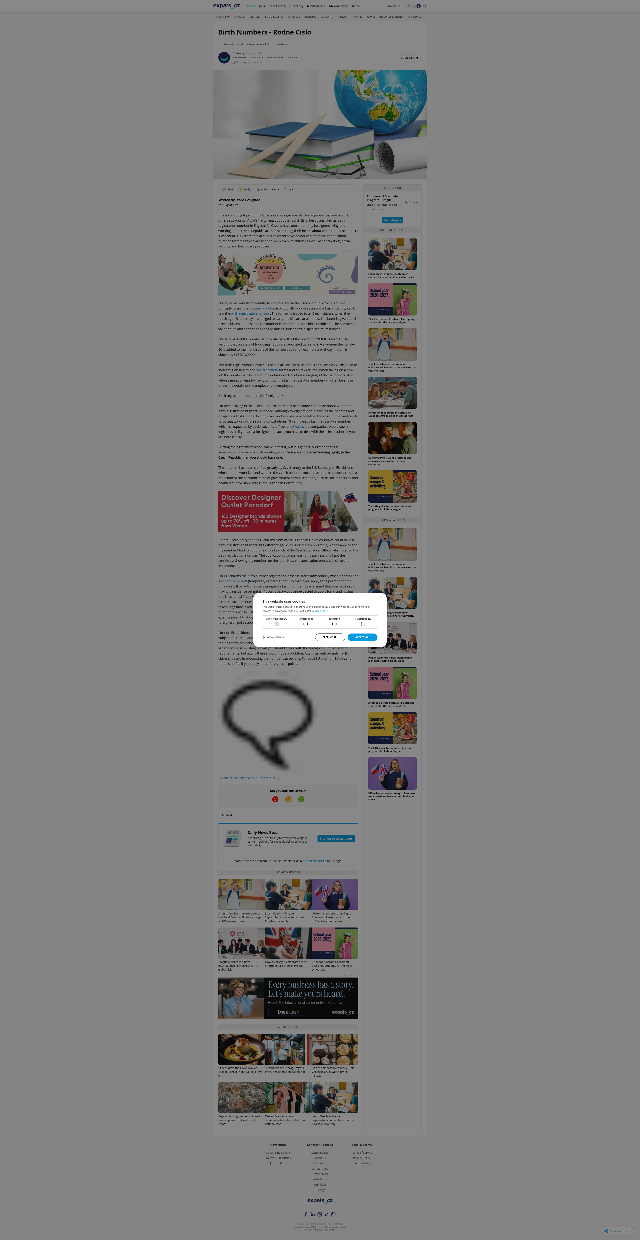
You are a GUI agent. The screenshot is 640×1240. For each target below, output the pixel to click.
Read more (321, 610)
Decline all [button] (330, 637)
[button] (273, 637)
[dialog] (320, 620)
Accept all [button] (362, 637)
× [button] (381, 597)
